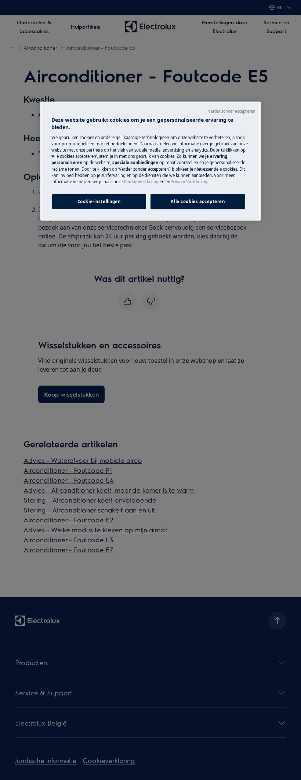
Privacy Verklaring (188, 181)
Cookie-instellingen (99, 201)
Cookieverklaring (141, 181)
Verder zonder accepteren (231, 111)
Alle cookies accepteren (198, 201)
